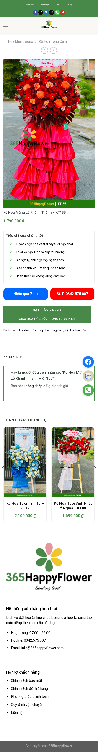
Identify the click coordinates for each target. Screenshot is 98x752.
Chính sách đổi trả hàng (29, 688)
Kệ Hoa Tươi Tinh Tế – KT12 (25, 505)
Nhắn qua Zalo (25, 294)
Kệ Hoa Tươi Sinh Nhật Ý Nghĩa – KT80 (73, 505)
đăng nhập (34, 386)
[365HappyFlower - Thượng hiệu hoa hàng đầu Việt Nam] (49, 25)
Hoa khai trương (20, 41)
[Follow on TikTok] (40, 12)
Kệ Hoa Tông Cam (53, 41)
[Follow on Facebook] (35, 12)
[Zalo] (88, 376)
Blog (57, 4)
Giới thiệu (44, 4)
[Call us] (57, 12)
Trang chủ (29, 4)
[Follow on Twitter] (46, 12)
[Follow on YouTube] (62, 12)
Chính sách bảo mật (26, 680)
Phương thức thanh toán (30, 696)
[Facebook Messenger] (88, 362)
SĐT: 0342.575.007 (72, 294)
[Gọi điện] (88, 390)
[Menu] (5, 25)
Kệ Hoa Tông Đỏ (75, 330)
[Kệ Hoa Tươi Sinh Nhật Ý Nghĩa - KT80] (73, 462)
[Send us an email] (51, 12)
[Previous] (3, 477)
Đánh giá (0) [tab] (12, 357)
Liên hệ (68, 4)
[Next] (95, 477)
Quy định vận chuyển (27, 704)
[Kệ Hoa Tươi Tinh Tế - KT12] (25, 462)
